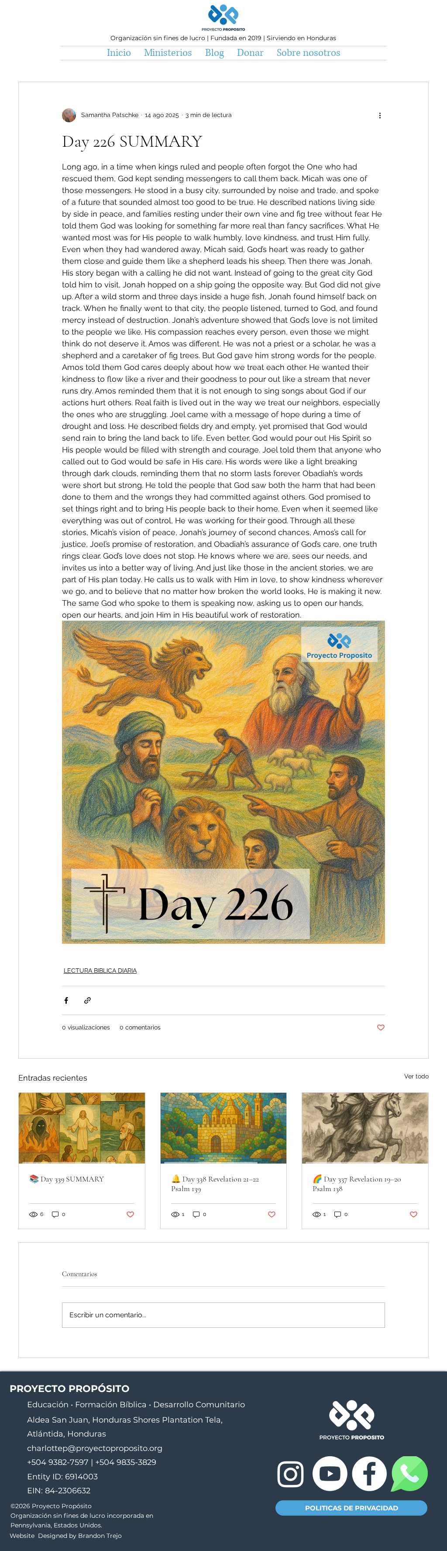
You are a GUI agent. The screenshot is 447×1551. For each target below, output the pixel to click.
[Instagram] (290, 1473)
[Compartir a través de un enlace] (87, 1000)
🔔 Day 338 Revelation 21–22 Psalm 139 (215, 1183)
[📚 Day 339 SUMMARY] (82, 1128)
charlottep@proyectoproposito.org (94, 1448)
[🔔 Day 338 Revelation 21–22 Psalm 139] (224, 1128)
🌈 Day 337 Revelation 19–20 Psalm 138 (357, 1183)
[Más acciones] (380, 115)
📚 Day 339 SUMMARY (66, 1179)
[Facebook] (369, 1473)
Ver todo (416, 1076)
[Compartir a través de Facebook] (66, 1000)
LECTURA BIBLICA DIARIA (100, 970)
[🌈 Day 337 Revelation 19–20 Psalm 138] (365, 1128)
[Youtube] (330, 1473)
